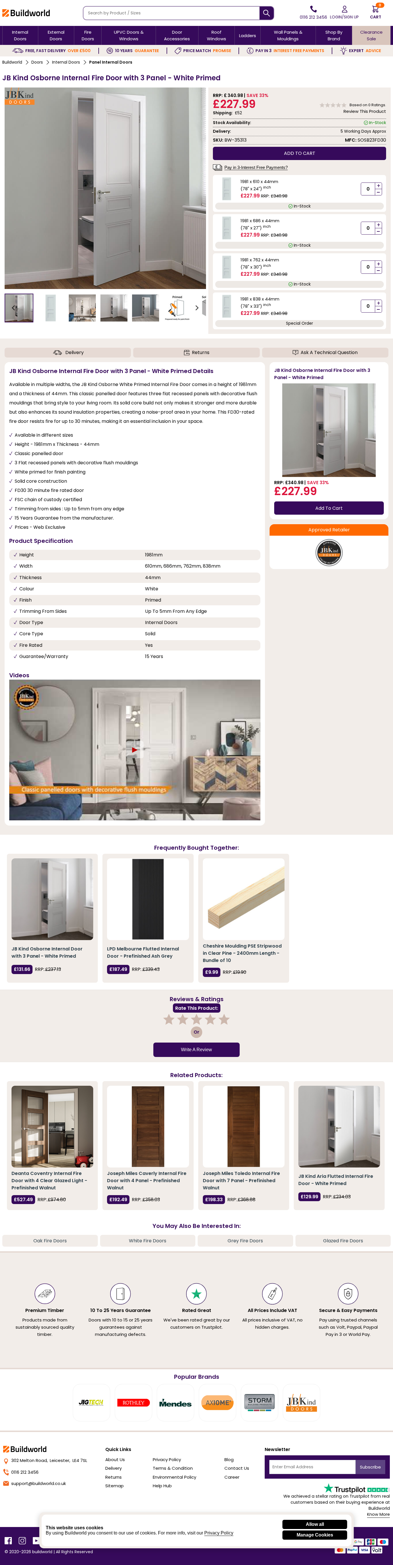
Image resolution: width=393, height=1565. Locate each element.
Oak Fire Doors (50, 1240)
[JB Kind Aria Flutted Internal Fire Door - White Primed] (339, 1126)
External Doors (56, 35)
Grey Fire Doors (245, 1240)
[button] (19, 308)
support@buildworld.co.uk (38, 1483)
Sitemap (114, 1486)
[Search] (267, 13)
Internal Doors (20, 35)
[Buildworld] (26, 12)
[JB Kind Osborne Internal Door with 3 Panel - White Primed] (52, 899)
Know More (378, 1514)
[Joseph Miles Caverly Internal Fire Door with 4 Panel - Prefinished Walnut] (148, 1126)
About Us (115, 1459)
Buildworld (12, 62)
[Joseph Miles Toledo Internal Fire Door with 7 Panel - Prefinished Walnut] (244, 1126)
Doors (37, 62)
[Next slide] (196, 308)
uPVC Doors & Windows (129, 35)
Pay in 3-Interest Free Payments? (256, 167)
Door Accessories (177, 35)
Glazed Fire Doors (343, 1240)
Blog (229, 1459)
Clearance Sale (371, 35)
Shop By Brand (333, 35)
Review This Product (365, 111)
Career (231, 1477)
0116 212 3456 (25, 1472)
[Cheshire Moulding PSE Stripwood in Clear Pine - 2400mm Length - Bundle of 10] (244, 899)
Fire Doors (88, 35)
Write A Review (196, 1049)
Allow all (315, 1524)
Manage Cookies (315, 1534)
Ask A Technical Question (329, 352)
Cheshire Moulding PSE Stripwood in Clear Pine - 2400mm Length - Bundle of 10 (242, 953)
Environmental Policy (174, 1477)
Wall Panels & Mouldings (288, 35)
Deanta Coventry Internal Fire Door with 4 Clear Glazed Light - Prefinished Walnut (49, 1180)
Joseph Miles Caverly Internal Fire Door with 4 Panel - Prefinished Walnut (146, 1180)
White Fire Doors (147, 1240)
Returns (200, 352)
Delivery (74, 352)
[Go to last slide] (13, 308)
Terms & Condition (173, 1468)
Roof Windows (216, 35)
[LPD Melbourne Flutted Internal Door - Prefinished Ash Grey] (148, 899)
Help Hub (162, 1486)
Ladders (247, 36)
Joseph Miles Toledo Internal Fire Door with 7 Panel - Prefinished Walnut (241, 1180)
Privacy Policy (167, 1459)
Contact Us (236, 1468)
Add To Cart (329, 508)
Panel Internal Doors (110, 62)
